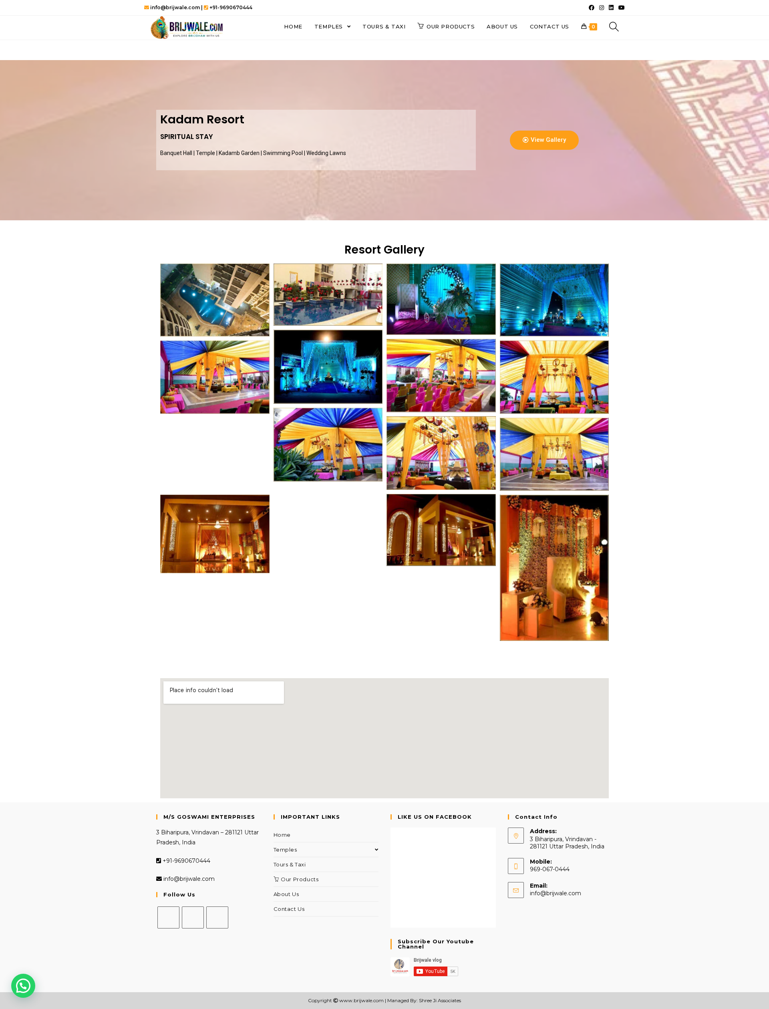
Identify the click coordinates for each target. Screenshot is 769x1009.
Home (282, 835)
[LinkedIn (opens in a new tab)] (611, 8)
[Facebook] (168, 917)
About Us (286, 894)
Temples (285, 849)
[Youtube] (217, 917)
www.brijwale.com (361, 1000)
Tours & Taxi (290, 864)
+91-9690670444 (185, 860)
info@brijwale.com (189, 878)
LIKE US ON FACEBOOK (435, 817)
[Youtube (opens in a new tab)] (620, 8)
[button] (544, 140)
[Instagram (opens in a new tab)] (601, 8)
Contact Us (289, 909)
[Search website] (614, 27)
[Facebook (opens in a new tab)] (591, 8)
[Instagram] (193, 917)
